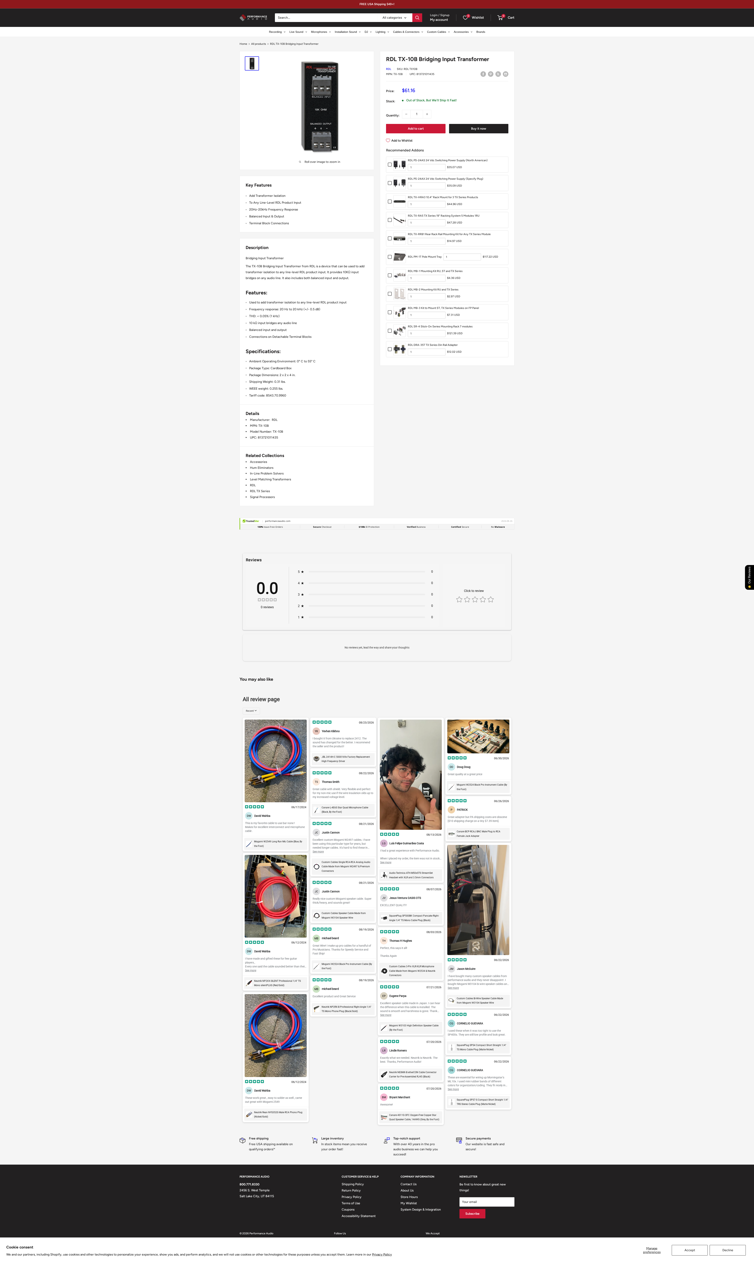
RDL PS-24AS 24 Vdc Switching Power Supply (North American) (448, 160)
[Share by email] (505, 74)
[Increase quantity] (427, 114)
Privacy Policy (382, 1254)
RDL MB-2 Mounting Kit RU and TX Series (433, 289)
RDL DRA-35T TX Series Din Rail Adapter (433, 345)
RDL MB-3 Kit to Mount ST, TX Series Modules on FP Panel (443, 308)
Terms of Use (351, 1203)
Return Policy (351, 1190)
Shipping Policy (353, 1184)
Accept (689, 1250)
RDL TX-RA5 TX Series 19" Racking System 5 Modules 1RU (443, 215)
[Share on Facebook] (483, 74)
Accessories (258, 462)
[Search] (417, 17)
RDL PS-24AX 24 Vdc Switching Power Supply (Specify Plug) (445, 178)
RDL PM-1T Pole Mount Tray (425, 256)
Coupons (348, 1209)
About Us (407, 1190)
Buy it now (478, 128)
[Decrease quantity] (406, 114)
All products (258, 44)
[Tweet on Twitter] (498, 74)
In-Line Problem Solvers (267, 473)
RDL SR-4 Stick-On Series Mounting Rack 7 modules (440, 326)
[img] (267, 600)
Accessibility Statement (359, 1216)
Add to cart (416, 128)
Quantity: (393, 115)
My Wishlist (409, 1203)
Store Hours (409, 1197)
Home (243, 44)
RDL (388, 69)
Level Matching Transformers (270, 479)
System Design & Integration (421, 1209)
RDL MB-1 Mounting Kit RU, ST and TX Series (435, 271)
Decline (727, 1250)
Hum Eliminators (261, 468)
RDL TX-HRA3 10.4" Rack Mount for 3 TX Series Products (443, 197)
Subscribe (472, 1213)
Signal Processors (262, 497)
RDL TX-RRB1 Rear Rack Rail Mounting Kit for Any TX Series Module (449, 234)
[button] (500, 17)
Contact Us (408, 1184)
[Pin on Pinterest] (490, 74)
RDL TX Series (260, 491)
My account (439, 20)
